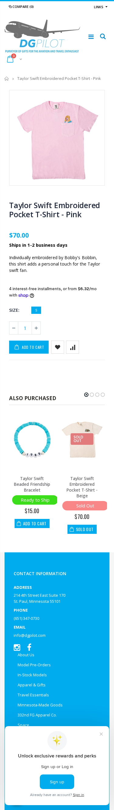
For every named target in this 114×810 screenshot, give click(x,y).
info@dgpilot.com (30, 635)
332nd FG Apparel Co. (37, 715)
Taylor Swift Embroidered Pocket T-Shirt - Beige (82, 487)
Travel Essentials (33, 695)
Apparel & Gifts (32, 685)
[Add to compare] (72, 347)
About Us (26, 654)
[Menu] (91, 37)
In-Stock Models (32, 675)
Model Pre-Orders (34, 665)
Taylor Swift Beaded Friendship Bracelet (32, 484)
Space (23, 725)
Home (7, 79)
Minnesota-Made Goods (40, 705)
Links (98, 7)
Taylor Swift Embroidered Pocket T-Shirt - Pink (54, 209)
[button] (86, 394)
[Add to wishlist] (57, 347)
